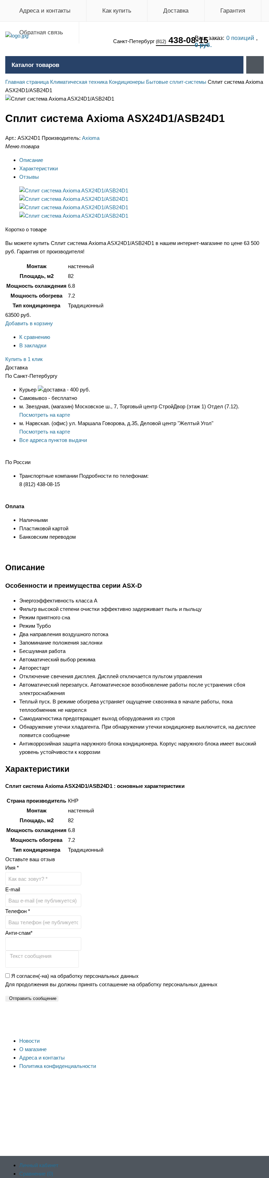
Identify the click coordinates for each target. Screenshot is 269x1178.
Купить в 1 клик (24, 359)
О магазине (33, 1049)
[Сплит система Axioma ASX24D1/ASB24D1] (73, 190)
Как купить (116, 10)
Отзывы (29, 177)
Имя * (12, 868)
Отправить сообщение (32, 998)
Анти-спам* (19, 933)
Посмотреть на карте (44, 415)
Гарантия (232, 10)
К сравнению (34, 337)
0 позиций (241, 38)
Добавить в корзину (29, 323)
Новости (29, 1041)
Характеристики (38, 168)
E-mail (12, 889)
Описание (31, 160)
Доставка (175, 10)
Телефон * (17, 911)
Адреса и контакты (44, 10)
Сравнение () (36, 1174)
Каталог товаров (35, 65)
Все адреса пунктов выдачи (53, 440)
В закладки (32, 345)
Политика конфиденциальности (57, 1066)
